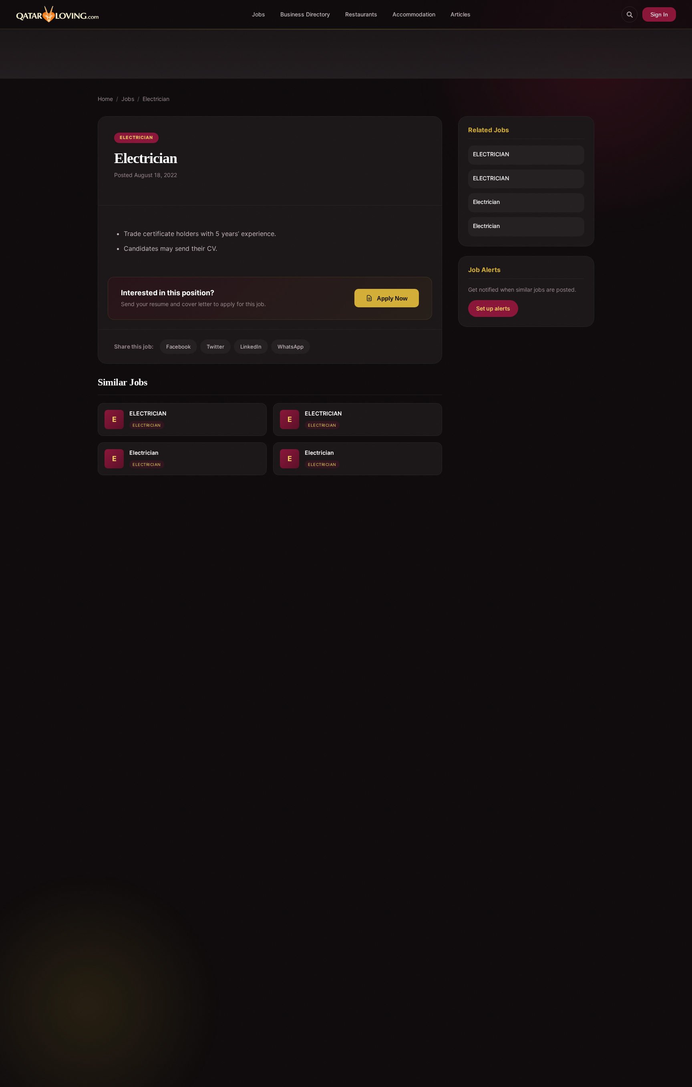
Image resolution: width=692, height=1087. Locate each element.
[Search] (630, 14)
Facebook (178, 346)
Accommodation (413, 14)
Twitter (215, 346)
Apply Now (392, 298)
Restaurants (361, 14)
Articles (461, 14)
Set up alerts (493, 308)
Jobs (258, 14)
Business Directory (305, 14)
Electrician (156, 98)
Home (105, 98)
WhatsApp (291, 346)
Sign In (659, 14)
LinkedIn (251, 346)
